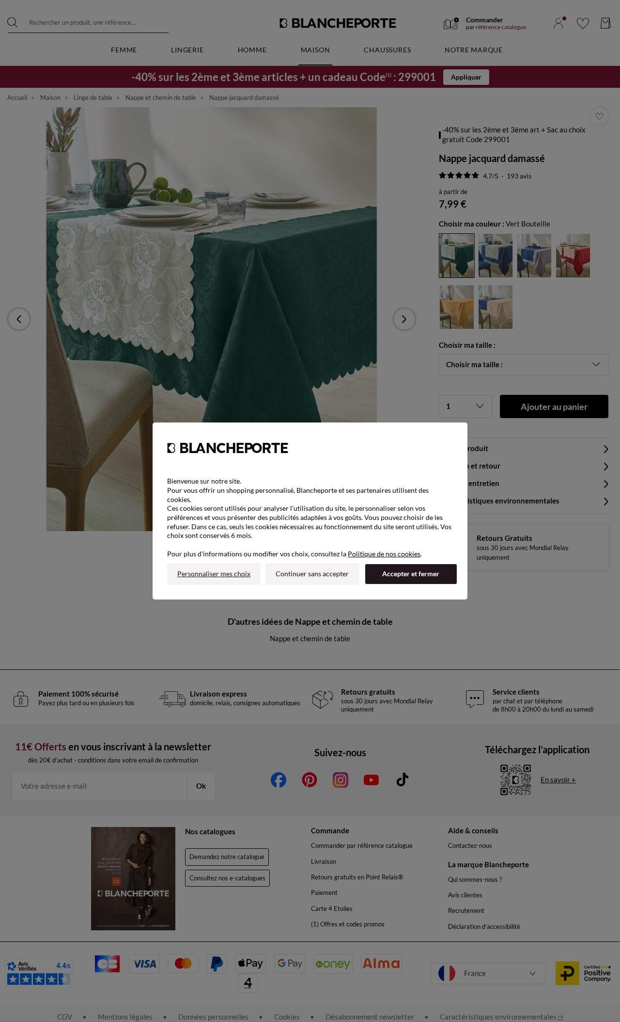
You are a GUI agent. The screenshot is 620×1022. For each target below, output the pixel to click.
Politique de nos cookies (384, 554)
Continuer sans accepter (312, 573)
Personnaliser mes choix (213, 573)
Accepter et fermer (410, 573)
